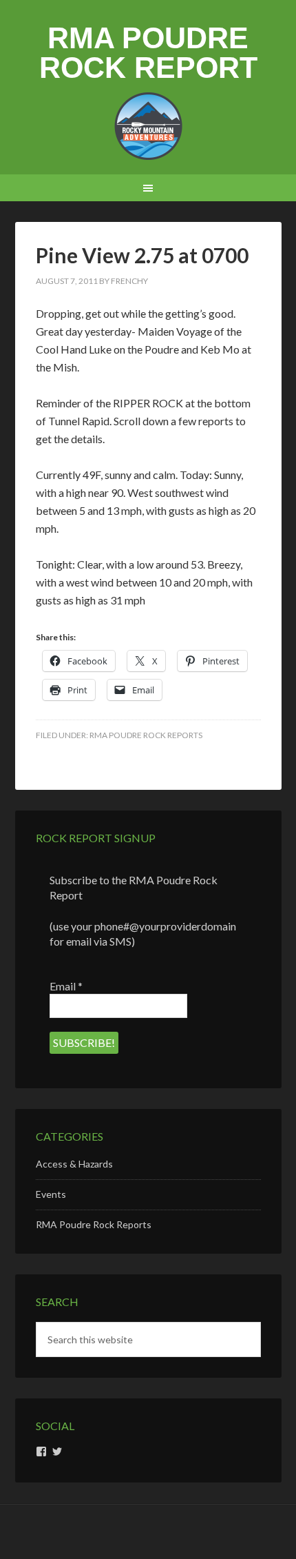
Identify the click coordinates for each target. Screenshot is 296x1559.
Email (66, 985)
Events (51, 1194)
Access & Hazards (74, 1164)
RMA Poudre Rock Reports (145, 735)
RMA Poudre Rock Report (148, 52)
